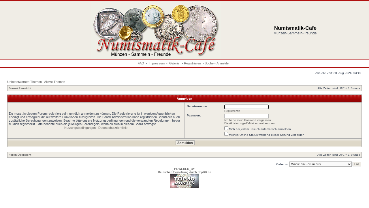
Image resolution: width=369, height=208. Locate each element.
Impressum (157, 63)
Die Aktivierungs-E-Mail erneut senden (249, 123)
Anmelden (223, 63)
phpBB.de (204, 172)
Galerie (174, 63)
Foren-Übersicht (20, 88)
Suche (209, 63)
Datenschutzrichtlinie (112, 127)
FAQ (141, 63)
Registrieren (192, 63)
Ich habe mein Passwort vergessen (247, 120)
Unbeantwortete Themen (24, 81)
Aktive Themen (54, 81)
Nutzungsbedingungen (80, 127)
